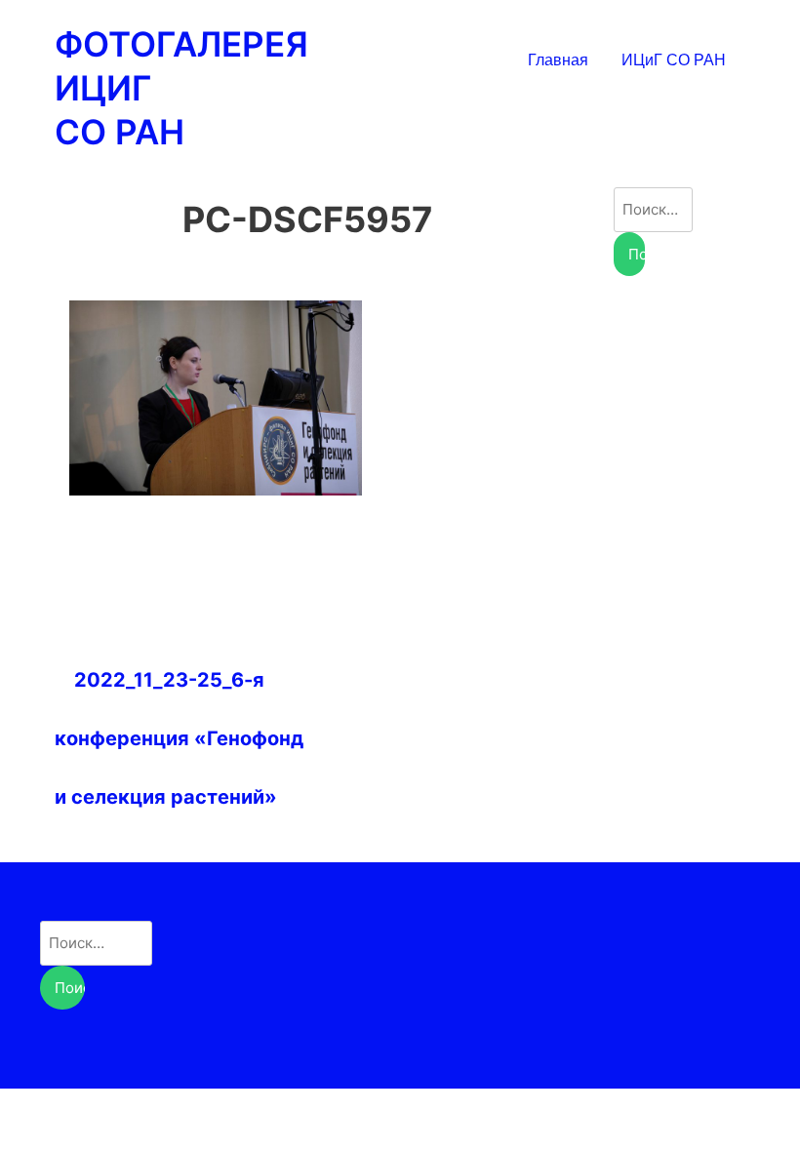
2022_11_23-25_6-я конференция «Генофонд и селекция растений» (179, 738)
